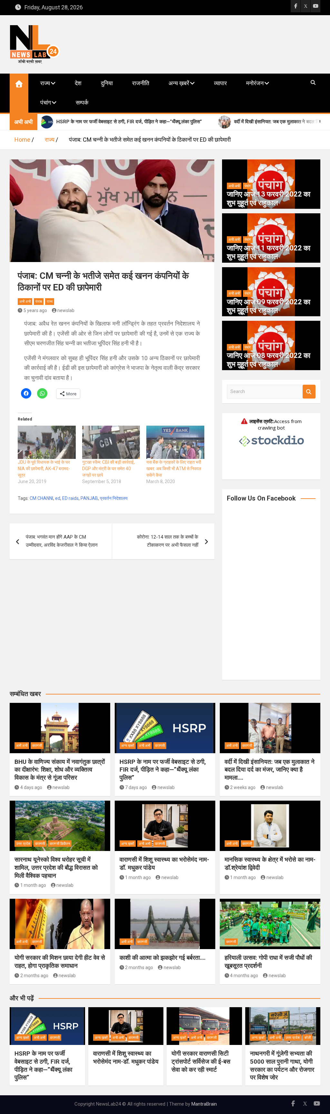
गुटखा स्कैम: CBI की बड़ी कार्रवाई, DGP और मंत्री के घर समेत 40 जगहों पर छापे (108, 469)
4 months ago (244, 975)
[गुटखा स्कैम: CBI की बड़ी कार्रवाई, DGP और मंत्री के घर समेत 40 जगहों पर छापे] (111, 442)
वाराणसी (37, 746)
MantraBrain (204, 1104)
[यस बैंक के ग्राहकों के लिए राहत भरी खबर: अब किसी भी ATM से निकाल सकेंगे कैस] (175, 442)
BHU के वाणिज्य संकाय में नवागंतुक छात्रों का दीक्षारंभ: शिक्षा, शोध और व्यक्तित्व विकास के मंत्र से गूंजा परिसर (60, 769)
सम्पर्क (82, 102)
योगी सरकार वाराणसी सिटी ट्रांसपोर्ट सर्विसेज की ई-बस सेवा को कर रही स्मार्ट (200, 1061)
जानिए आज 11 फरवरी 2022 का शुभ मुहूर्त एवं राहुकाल (268, 252)
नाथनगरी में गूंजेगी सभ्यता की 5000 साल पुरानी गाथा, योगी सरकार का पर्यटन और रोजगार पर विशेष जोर (282, 1065)
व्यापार (220, 83)
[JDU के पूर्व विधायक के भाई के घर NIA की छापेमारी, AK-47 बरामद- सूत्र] (47, 442)
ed (57, 498)
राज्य (45, 83)
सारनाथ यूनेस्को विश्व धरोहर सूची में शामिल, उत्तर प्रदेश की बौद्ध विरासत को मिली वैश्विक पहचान (56, 867)
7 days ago (136, 787)
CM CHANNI (41, 498)
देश (78, 83)
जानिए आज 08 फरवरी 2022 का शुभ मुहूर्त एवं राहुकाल (268, 359)
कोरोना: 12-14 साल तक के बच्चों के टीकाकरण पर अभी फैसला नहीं (167, 541)
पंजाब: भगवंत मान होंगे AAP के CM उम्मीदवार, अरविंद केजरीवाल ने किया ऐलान (62, 541)
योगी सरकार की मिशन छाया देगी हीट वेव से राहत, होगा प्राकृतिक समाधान (60, 961)
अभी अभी (25, 301)
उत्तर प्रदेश (23, 844)
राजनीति (140, 83)
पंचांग (45, 102)
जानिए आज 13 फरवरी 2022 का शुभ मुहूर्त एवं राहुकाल (268, 198)
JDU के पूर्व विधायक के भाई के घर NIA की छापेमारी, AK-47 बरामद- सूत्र (44, 469)
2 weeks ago (243, 787)
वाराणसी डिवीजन (60, 844)
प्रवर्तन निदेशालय (114, 498)
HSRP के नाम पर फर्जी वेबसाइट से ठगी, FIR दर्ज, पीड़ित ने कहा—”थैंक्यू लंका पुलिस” (163, 769)
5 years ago (35, 310)
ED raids (70, 498)
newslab (65, 310)
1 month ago (33, 885)
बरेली (308, 1038)
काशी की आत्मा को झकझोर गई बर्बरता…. (163, 957)
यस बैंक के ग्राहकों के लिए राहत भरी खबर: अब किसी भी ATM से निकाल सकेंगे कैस (173, 469)
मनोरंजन (255, 83)
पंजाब (38, 301)
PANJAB (89, 498)
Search (309, 392)
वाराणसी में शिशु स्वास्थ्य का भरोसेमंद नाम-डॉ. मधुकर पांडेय (126, 1057)
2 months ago (34, 975)
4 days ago (31, 787)
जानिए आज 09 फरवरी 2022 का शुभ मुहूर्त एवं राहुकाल (268, 306)
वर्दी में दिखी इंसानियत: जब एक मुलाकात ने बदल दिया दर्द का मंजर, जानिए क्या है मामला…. (270, 769)
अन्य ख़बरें (179, 83)
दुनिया (107, 83)
